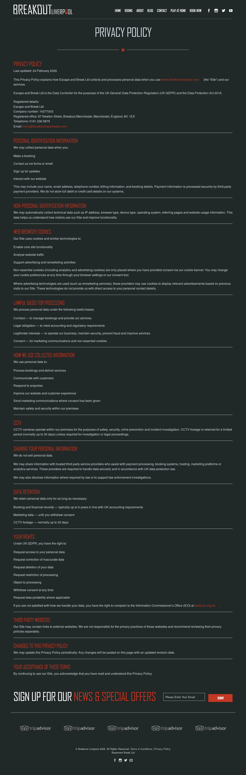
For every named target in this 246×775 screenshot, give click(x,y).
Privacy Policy (162, 749)
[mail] (131, 760)
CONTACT (162, 10)
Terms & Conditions (141, 749)
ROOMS (129, 10)
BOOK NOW (195, 10)
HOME (118, 10)
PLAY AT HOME (178, 10)
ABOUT (140, 10)
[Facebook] (114, 760)
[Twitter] (125, 760)
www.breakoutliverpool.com (180, 79)
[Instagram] (120, 760)
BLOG (150, 10)
